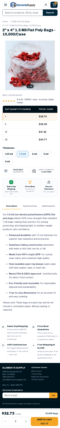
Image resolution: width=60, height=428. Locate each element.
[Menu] (5, 5)
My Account (36, 371)
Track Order (36, 374)
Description (11, 206)
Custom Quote (37, 379)
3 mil (46, 154)
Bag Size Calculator (40, 377)
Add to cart (44, 421)
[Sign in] (46, 5)
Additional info (48, 206)
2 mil (34, 154)
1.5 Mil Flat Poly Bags (20, 21)
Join (53, 395)
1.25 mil (9, 154)
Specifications (30, 206)
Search (50, 12)
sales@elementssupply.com (14, 380)
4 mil (7, 161)
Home (5, 21)
